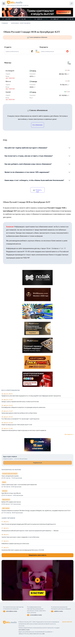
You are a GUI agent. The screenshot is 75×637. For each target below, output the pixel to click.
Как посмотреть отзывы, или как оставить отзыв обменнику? (29, 156)
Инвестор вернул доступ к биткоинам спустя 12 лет (17, 424)
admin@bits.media (11, 611)
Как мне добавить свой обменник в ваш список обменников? (28, 164)
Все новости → (69, 434)
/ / (67, 70)
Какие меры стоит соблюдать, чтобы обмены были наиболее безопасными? (34, 180)
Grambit (8, 92)
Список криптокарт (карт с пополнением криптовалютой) (19, 484)
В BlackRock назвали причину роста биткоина (15, 543)
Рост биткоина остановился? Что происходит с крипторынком (20, 419)
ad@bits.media (58, 611)
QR (43, 634)
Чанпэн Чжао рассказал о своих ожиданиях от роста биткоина (20, 537)
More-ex (8, 81)
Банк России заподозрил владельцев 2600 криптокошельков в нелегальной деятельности (29, 524)
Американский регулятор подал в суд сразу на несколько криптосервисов (24, 430)
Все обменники (37, 125)
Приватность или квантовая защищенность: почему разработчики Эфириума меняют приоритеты (31, 396)
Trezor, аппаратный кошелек (10, 476)
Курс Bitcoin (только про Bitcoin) (11, 493)
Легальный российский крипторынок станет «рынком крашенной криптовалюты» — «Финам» (30, 530)
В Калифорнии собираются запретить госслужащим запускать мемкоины (23, 407)
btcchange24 (10, 71)
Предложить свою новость (37, 555)
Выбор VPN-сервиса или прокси (11, 502)
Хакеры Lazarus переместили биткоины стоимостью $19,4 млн (20, 401)
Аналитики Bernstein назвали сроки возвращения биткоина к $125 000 (23, 550)
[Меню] (4, 3)
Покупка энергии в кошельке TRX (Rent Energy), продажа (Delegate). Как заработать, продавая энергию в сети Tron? (36, 510)
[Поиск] (71, 3)
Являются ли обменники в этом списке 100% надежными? (27, 172)
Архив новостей (67, 622)
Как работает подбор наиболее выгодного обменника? (26, 148)
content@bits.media (36, 615)
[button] (32, 51)
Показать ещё (38, 190)
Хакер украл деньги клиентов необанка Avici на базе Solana (19, 413)
